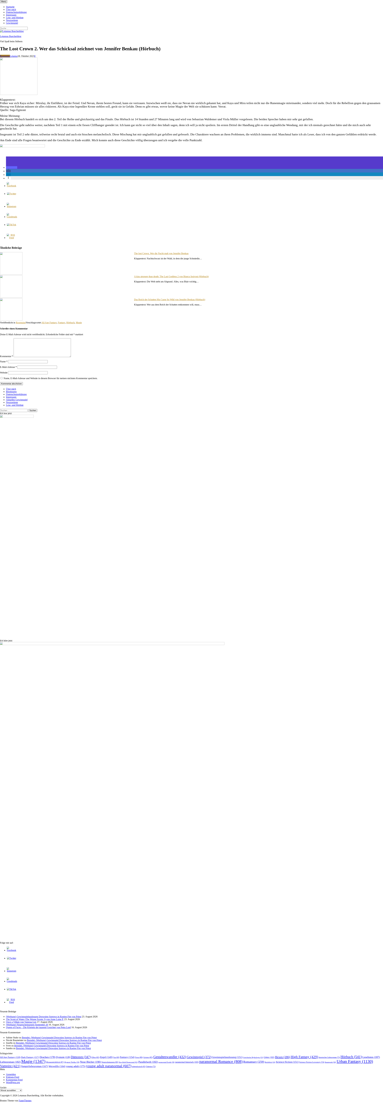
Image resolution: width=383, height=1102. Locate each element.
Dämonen (81, 1057)
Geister (148, 1057)
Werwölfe (57, 1066)
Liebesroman (10, 1061)
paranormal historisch (187, 1062)
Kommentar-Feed (14, 1079)
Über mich (11, 9)
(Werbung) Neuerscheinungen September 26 (27, 1024)
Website (3, 372)
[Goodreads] (12, 216)
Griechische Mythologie (253, 1057)
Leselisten (371, 1057)
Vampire (10, 1066)
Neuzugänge (12, 20)
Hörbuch (70, 322)
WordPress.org (13, 1082)
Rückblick (270, 1062)
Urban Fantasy (355, 1061)
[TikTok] (11, 224)
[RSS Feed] (11, 237)
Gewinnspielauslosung (227, 1057)
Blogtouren (11, 391)
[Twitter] (11, 193)
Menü (3, 1)
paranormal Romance (221, 1061)
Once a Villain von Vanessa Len (21, 1022)
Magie (79, 322)
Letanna (14, 56)
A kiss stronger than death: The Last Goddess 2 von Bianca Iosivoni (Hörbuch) (171, 276)
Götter (269, 1057)
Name (3, 361)
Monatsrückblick (55, 1062)
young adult (75, 1066)
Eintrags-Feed (12, 1077)
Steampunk (330, 1062)
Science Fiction (287, 1062)
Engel (106, 1057)
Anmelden (11, 1074)
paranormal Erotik (166, 1062)
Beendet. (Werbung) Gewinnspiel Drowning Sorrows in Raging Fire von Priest (59, 1037)
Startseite (10, 7)
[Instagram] (11, 206)
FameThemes (25, 1100)
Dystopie (63, 1057)
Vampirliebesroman (34, 1066)
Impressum (11, 15)
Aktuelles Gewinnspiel (17, 399)
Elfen (95, 1057)
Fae (116, 1057)
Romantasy (253, 1061)
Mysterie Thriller (71, 1062)
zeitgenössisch (139, 1067)
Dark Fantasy (30, 1057)
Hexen (282, 1057)
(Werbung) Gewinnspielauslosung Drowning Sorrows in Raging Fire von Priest (43, 1016)
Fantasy (61, 322)
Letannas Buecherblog (10, 36)
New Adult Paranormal (128, 1062)
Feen (139, 1057)
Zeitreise (151, 1066)
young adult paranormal (108, 1066)
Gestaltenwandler (169, 1057)
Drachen (47, 1057)
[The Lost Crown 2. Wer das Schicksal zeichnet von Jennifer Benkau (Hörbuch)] (18, 94)
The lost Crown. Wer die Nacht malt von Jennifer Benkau (161, 253)
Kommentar (6, 356)
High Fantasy (304, 1057)
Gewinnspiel (12, 23)
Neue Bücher (90, 1061)
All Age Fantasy (49, 322)
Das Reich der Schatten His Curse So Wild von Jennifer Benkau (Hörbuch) (169, 299)
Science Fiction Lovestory (311, 1062)
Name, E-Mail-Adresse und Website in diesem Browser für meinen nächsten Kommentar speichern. (51, 378)
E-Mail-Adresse (8, 367)
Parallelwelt (148, 1061)
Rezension (5, 56)
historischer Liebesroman (329, 1057)
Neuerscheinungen (109, 1062)
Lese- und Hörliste (14, 17)
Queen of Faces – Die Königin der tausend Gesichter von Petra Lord (38, 1027)
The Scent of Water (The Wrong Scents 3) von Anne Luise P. (35, 1019)
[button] (11, 167)
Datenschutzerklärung (16, 12)
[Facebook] (11, 185)
